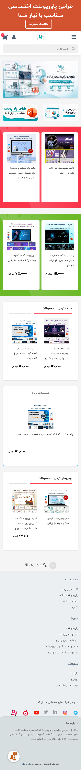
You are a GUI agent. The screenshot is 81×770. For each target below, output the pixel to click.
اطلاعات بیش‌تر (39, 24)
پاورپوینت (72, 628)
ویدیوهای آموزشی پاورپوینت (61, 652)
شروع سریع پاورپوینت (65, 640)
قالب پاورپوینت (69, 589)
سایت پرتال (28, 764)
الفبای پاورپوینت (68, 634)
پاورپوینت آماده (68, 595)
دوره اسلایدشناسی (67, 685)
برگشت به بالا (36, 565)
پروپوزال (73, 679)
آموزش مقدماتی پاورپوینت (62, 646)
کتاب (75, 607)
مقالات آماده (70, 601)
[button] (7, 37)
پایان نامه (72, 673)
